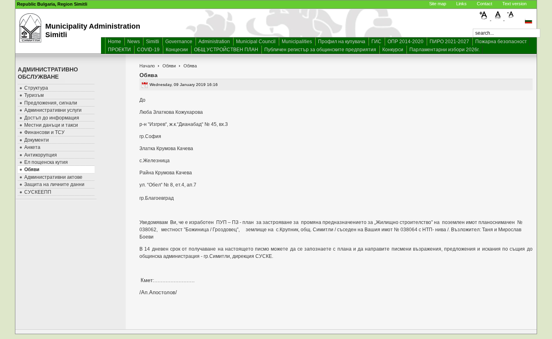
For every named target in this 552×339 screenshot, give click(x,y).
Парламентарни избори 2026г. (444, 49)
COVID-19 (148, 49)
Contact (484, 3)
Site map (437, 3)
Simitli (152, 41)
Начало (147, 65)
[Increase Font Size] (484, 18)
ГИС (376, 41)
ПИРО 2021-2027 (449, 41)
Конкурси (392, 49)
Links (461, 3)
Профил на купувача (341, 41)
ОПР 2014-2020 (405, 41)
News (133, 41)
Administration (214, 41)
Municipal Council (256, 41)
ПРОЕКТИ (119, 49)
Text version (514, 3)
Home (114, 41)
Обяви (169, 65)
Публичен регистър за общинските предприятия (320, 49)
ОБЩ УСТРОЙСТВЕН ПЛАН (226, 49)
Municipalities (297, 41)
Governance (178, 41)
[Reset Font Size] (498, 18)
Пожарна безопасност (501, 41)
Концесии (177, 49)
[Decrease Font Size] (511, 18)
